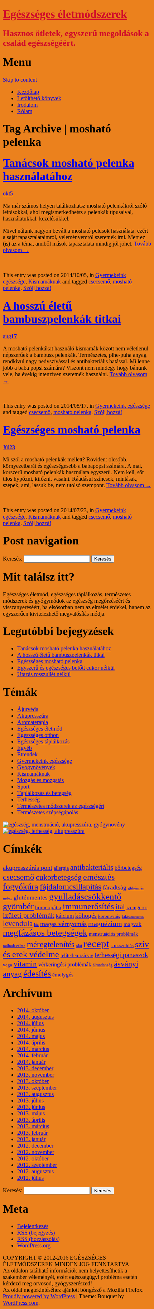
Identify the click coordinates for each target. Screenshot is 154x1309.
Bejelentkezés (32, 1226)
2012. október (33, 1158)
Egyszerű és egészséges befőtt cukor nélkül (66, 668)
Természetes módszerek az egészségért (60, 806)
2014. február (32, 1055)
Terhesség (28, 799)
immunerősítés (88, 906)
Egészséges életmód (39, 729)
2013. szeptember (37, 1088)
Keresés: (12, 559)
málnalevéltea (14, 946)
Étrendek (27, 754)
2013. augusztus (35, 1094)
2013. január (31, 1139)
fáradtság (114, 887)
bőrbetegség (128, 868)
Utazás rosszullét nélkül (44, 674)
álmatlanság (102, 965)
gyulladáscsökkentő (85, 896)
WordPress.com (20, 1303)
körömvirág (109, 916)
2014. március (33, 1049)
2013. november (35, 1075)
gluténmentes (31, 897)
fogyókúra (20, 886)
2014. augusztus (35, 1017)
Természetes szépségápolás (47, 812)
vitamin (25, 964)
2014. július (30, 1023)
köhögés (86, 915)
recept (96, 943)
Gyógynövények (36, 767)
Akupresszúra (32, 716)
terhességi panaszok (121, 955)
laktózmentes (133, 916)
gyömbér (18, 906)
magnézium (105, 923)
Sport (23, 787)
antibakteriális (91, 867)
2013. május (31, 1113)
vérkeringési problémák (64, 964)
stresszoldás (122, 945)
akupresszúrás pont (27, 867)
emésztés (99, 877)
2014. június (31, 1030)
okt (8, 193)
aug (10, 336)
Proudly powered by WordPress (39, 1296)
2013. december (35, 1068)
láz (36, 925)
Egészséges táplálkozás (43, 741)
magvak (132, 924)
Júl (9, 447)
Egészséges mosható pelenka (71, 429)
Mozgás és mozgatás (40, 780)
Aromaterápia (32, 722)
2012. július (30, 1178)
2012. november (35, 1152)
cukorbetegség (59, 877)
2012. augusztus (35, 1171)
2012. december (35, 1146)
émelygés (62, 975)
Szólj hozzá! (37, 288)
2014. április (31, 1042)
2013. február (32, 1133)
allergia (61, 868)
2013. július (30, 1100)
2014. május (31, 1036)
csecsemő (99, 281)
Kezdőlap (28, 92)
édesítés (37, 973)
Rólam (24, 111)
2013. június (31, 1107)
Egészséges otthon (38, 735)
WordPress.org (33, 1245)
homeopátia (48, 907)
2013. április (31, 1120)
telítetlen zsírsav (77, 955)
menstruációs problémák (113, 934)
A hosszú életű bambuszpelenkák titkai (62, 312)
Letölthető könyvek (39, 98)
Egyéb (24, 748)
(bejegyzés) (36, 1233)
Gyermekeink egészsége (122, 406)
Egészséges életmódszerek (65, 14)
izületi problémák (28, 915)
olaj (79, 946)
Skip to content (20, 80)
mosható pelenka (72, 412)
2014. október (33, 1010)
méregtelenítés (50, 944)
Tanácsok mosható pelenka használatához (68, 169)
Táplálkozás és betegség (44, 793)
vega (7, 965)
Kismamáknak (44, 281)
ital (120, 907)
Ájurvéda (27, 709)
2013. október (33, 1081)
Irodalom (27, 105)
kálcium (65, 916)
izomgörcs (136, 907)
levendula (18, 923)
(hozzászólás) (38, 1239)
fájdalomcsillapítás (70, 886)
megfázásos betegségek (45, 932)
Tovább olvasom (128, 485)
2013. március (33, 1126)
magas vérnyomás (63, 923)
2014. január (31, 1062)
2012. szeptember (37, 1165)
